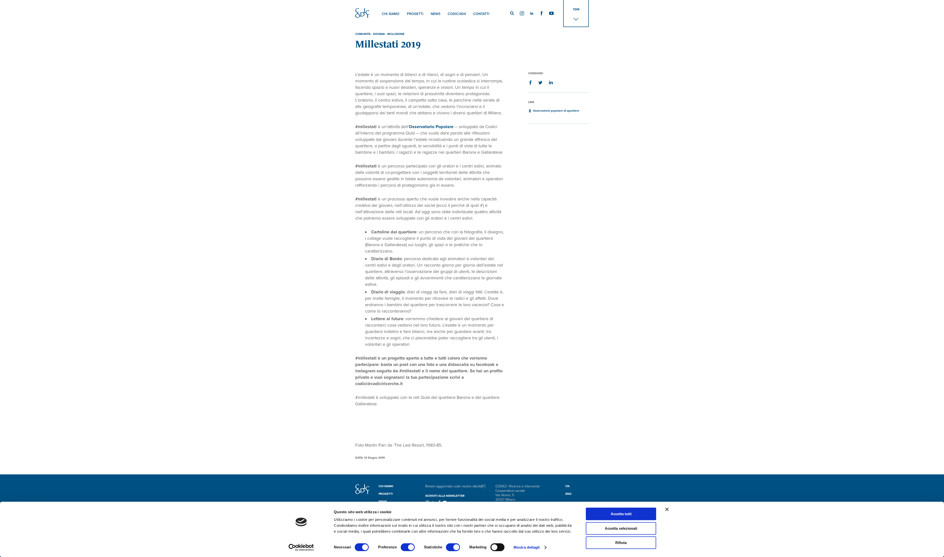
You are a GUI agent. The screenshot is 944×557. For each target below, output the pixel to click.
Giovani (379, 34)
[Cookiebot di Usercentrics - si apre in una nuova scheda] (301, 547)
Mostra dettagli (527, 547)
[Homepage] (362, 493)
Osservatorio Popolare (431, 126)
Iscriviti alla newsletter (445, 495)
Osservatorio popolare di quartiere (556, 110)
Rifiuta (621, 543)
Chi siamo (390, 14)
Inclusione (395, 34)
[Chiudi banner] (667, 509)
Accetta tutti (621, 514)
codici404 (457, 14)
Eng (568, 494)
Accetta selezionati (621, 528)
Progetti (415, 14)
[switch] (408, 547)
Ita (567, 486)
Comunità (362, 34)
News (435, 14)
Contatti (481, 14)
